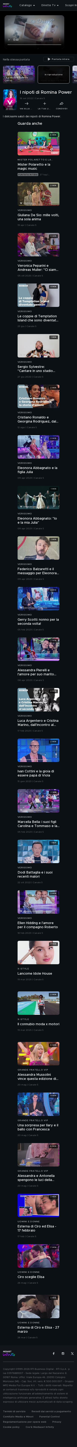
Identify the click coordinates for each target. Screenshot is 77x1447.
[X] (72, 1353)
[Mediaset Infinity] (7, 5)
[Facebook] (53, 1353)
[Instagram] (63, 1353)
